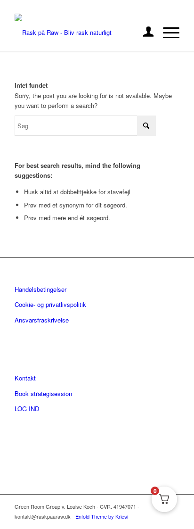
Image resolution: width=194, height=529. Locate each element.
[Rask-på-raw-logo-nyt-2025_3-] (80, 32)
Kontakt (25, 377)
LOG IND (27, 408)
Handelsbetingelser (40, 289)
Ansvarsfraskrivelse (42, 319)
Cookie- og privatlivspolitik (50, 304)
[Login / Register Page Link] (144, 32)
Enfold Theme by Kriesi (101, 516)
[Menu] (166, 32)
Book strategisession (43, 393)
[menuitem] (144, 32)
